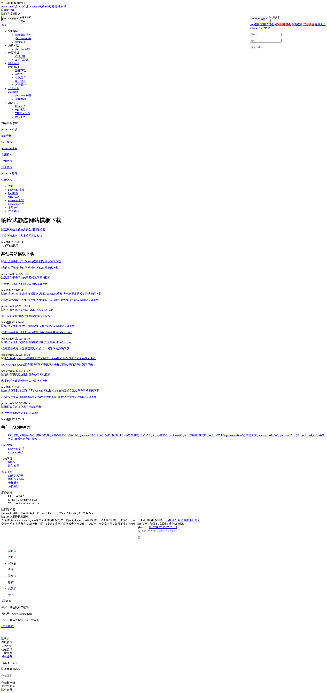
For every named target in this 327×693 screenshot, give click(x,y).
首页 (4, 24)
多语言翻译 (22, 59)
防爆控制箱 (44, 435)
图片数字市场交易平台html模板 (20, 413)
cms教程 (13, 91)
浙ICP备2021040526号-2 (163, 527)
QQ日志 (14, 435)
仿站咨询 (6, 649)
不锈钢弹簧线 (196, 435)
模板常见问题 (16, 479)
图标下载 (20, 70)
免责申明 (13, 486)
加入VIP (20, 106)
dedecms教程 (15, 452)
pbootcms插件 (23, 38)
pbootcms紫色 (235, 435)
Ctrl (7, 3)
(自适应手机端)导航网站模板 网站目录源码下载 (29, 267)
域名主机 (13, 63)
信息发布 (253, 435)
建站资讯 (13, 465)
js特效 (18, 74)
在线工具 (20, 77)
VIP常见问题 (22, 113)
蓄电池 (73, 435)
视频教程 (6, 160)
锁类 (36, 438)
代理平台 (13, 88)
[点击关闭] (1, 635)
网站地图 (183, 520)
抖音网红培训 (114, 435)
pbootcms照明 (309, 435)
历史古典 (132, 435)
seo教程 (49, 6)
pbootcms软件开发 (92, 435)
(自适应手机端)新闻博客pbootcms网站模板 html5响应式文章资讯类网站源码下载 (49, 396)
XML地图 (171, 520)
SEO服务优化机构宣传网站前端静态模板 (25, 316)
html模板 (23, 6)
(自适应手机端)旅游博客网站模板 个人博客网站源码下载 (35, 348)
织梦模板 (6, 142)
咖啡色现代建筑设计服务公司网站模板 (24, 380)
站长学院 (6, 167)
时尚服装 (60, 435)
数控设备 (28, 435)
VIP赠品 (20, 109)
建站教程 (60, 6)
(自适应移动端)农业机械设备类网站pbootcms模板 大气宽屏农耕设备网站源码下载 (50, 300)
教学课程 (20, 84)
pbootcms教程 (37, 6)
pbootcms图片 (289, 435)
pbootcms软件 (216, 435)
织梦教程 (20, 99)
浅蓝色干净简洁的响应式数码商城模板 (24, 283)
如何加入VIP (16, 475)
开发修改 (6, 653)
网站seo (12, 462)
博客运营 (24, 438)
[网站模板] (8, 10)
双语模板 (20, 56)
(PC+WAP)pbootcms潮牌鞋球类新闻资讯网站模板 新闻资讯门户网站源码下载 (47, 364)
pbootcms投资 (269, 435)
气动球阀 (161, 435)
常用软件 (20, 81)
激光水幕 (147, 435)
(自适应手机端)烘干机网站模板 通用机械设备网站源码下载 (36, 332)
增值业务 (20, 116)
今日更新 (194, 520)
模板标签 (13, 482)
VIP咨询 (6, 645)
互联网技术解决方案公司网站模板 (21, 235)
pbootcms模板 (9, 6)
